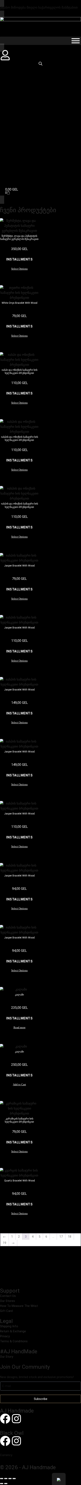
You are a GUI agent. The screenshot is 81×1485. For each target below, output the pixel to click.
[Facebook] (5, 1418)
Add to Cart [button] (19, 1084)
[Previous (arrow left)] (1, 1483)
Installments (19, 259)
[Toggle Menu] (75, 40)
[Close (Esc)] (14, 1478)
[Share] (10, 1478)
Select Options (19, 268)
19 (4, 1243)
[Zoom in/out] (1, 1478)
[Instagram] (16, 1418)
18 (69, 1236)
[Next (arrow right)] (5, 1483)
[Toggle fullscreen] (5, 1478)
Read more (20, 1027)
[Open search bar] (40, 64)
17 (61, 1236)
